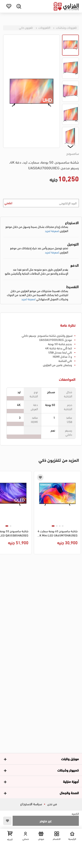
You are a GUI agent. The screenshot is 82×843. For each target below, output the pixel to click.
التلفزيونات (44, 27)
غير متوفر (46, 820)
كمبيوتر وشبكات (68, 769)
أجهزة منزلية (71, 781)
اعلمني (8, 203)
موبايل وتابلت (70, 758)
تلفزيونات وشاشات (66, 27)
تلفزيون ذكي (26, 27)
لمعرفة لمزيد (52, 230)
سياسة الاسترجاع (31, 803)
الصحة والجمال (69, 792)
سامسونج (72, 153)
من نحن (52, 803)
